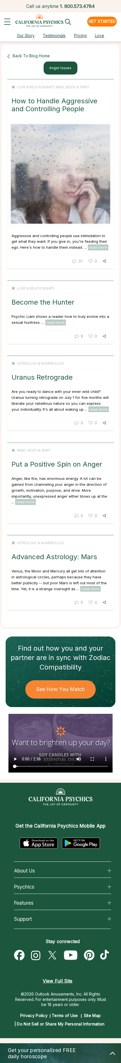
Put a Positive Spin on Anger (57, 464)
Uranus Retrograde (42, 377)
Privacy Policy (34, 1015)
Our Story (26, 35)
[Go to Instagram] (35, 955)
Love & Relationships (35, 87)
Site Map (92, 1015)
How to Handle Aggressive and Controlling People (54, 105)
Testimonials (54, 35)
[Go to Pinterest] (89, 955)
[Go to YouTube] (71, 955)
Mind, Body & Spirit (72, 87)
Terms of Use (65, 1015)
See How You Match (60, 689)
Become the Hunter (43, 302)
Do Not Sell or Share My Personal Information (60, 1024)
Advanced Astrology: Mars (54, 557)
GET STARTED (102, 21)
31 (81, 261)
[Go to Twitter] (52, 955)
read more (98, 247)
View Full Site (57, 981)
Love (99, 35)
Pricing (80, 35)
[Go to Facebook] (19, 955)
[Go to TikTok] (105, 955)
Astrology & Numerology (40, 363)
